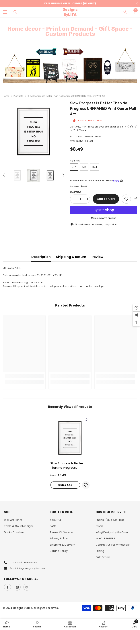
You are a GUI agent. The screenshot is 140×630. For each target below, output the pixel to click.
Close (136, 3)
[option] (70, 65)
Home (6, 96)
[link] (24, 376)
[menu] (5, 12)
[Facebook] (7, 587)
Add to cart (106, 199)
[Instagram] (17, 587)
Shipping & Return (71, 256)
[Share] (134, 199)
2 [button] (72, 79)
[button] (4, 175)
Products (18, 96)
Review (97, 256)
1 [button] (68, 79)
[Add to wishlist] (126, 199)
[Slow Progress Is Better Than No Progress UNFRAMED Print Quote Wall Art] (70, 437)
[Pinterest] (26, 587)
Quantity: (75, 191)
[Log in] (125, 12)
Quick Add (65, 485)
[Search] (15, 12)
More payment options (103, 218)
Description (41, 256)
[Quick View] (86, 419)
